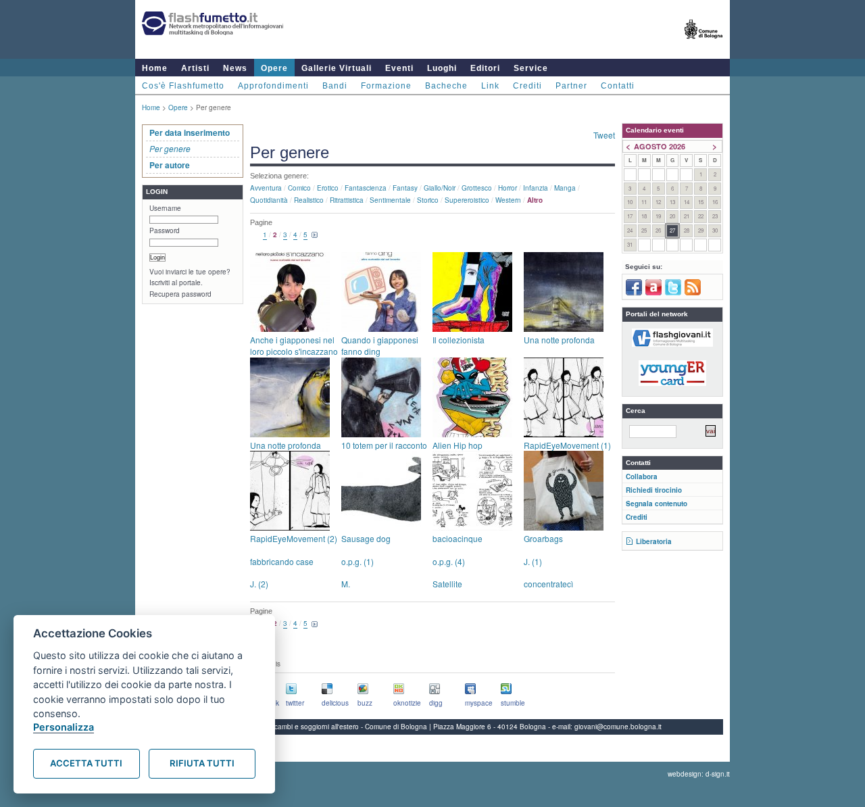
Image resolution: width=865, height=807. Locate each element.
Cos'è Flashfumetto (183, 86)
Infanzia (535, 188)
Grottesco (477, 188)
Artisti (195, 68)
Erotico (328, 188)
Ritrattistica (347, 200)
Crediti (527, 86)
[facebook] (634, 292)
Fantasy (405, 188)
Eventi (399, 68)
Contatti (618, 86)
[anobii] (653, 292)
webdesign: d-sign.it (699, 774)
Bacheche (446, 86)
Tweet (604, 135)
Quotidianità (269, 200)
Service (531, 68)
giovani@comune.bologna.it (618, 726)
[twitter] (673, 292)
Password (164, 230)
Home (155, 68)
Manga (565, 188)
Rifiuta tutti (202, 763)
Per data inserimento (189, 132)
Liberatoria (654, 541)
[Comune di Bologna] (704, 44)
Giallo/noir (439, 188)
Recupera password (180, 294)
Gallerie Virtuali (336, 68)
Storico (428, 200)
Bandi (334, 86)
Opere (274, 68)
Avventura (266, 188)
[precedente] (255, 235)
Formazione (386, 86)
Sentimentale (390, 200)
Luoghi (442, 68)
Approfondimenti (273, 86)
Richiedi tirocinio (654, 490)
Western (508, 200)
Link (490, 86)
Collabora (642, 476)
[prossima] (315, 235)
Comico (299, 188)
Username (165, 208)
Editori (485, 68)
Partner (571, 86)
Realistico (309, 200)
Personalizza (63, 727)
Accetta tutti (86, 763)
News (235, 68)
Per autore (169, 165)
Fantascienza (366, 188)
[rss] (693, 292)
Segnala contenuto (656, 503)
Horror (507, 188)
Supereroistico (467, 200)
